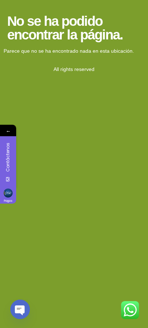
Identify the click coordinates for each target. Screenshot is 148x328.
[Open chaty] (20, 309)
